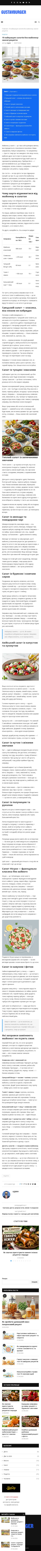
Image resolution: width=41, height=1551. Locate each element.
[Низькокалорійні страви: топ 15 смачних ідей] (8, 1375)
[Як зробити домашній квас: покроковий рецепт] (20, 1307)
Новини (21, 1470)
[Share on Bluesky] (33, 1184)
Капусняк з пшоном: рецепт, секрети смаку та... (17, 1533)
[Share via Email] (35, 1184)
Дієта (21, 1452)
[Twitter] (14, 2)
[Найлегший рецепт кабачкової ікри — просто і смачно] (10, 1421)
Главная (5, 29)
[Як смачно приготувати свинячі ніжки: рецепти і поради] (20, 1238)
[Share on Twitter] (26, 1184)
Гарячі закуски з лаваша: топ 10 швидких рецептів (27, 1360)
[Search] (39, 22)
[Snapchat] (26, 2)
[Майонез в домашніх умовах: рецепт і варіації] (5, 1520)
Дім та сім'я (21, 1456)
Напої (21, 1465)
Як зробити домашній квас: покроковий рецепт (16, 1323)
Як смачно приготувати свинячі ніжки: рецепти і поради (20, 1253)
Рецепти (6, 1176)
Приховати (13, 91)
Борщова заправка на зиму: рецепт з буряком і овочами (30, 1406)
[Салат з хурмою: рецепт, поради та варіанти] (5, 1544)
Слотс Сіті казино (12, 1497)
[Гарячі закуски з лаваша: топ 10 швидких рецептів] (8, 1362)
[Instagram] (17, 2)
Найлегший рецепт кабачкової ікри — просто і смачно (10, 1432)
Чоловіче (21, 1479)
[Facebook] (11, 2)
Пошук (4, 1278)
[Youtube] (23, 2)
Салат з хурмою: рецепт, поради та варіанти (17, 1544)
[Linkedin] (20, 2)
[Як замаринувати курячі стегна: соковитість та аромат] (8, 1349)
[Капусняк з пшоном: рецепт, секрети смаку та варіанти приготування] (5, 1532)
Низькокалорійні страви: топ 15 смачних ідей (27, 1373)
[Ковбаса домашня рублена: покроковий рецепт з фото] (30, 1421)
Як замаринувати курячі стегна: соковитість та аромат (27, 1348)
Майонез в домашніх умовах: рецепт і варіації (17, 1521)
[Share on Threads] (30, 1184)
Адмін (9, 43)
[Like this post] (21, 1184)
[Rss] (29, 2)
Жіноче (21, 1461)
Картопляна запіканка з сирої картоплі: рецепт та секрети (28, 1335)
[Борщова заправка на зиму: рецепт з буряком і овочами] (30, 1395)
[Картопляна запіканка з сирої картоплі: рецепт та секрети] (8, 1336)
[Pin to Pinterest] (28, 1184)
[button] (4, 1243)
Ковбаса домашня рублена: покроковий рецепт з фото (30, 1433)
